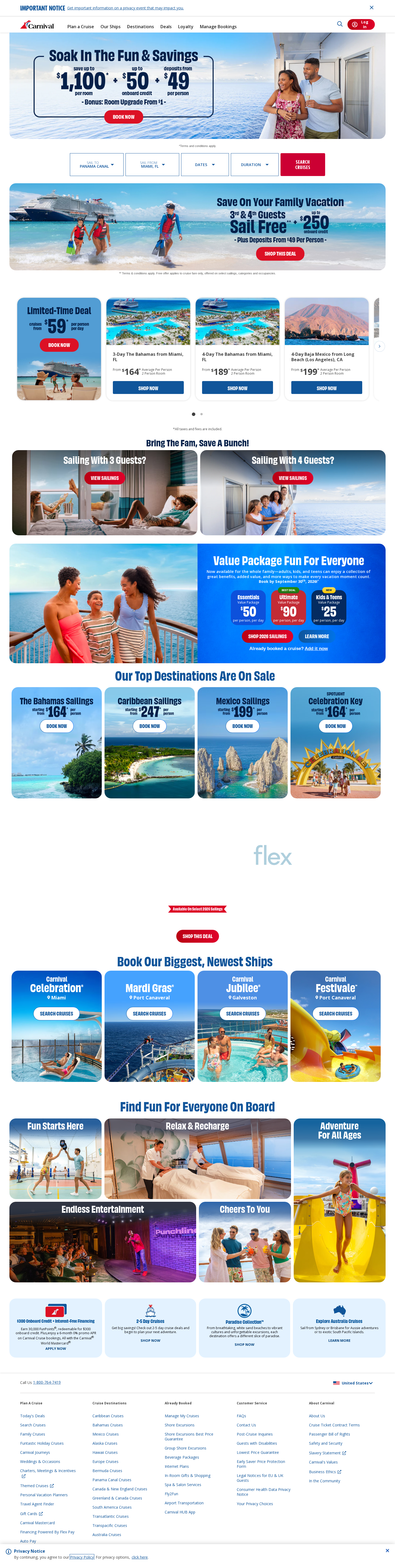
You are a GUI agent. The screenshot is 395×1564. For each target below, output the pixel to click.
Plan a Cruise (80, 27)
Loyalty (185, 27)
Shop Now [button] (148, 388)
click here (140, 1557)
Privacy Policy (82, 1557)
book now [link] (124, 116)
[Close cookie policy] (387, 1550)
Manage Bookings (218, 27)
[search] (340, 24)
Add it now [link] (316, 648)
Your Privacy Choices (255, 1509)
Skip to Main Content (23, 2)
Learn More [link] (317, 636)
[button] (97, 164)
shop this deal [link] (280, 253)
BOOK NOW (56, 726)
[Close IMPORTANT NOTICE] (371, 7)
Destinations (140, 27)
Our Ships (110, 27)
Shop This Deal (198, 939)
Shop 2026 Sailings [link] (267, 636)
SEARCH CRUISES (56, 1019)
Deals (166, 27)
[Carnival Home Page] (37, 24)
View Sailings (105, 478)
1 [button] (193, 414)
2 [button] (201, 414)
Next (379, 346)
